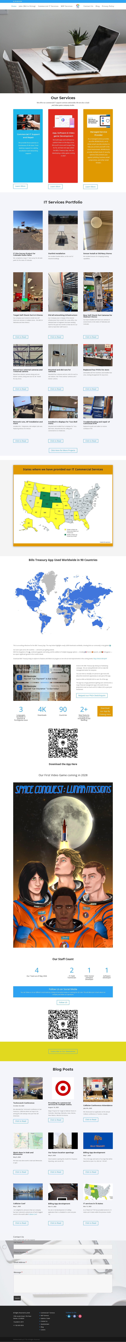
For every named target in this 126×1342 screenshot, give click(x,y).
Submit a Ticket (45, 1318)
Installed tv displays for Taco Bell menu (62, 423)
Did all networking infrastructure (62, 315)
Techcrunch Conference (23, 1103)
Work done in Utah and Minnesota (23, 1153)
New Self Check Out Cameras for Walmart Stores (97, 316)
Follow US (63, 1002)
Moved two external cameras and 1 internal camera (27, 371)
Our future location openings (61, 1153)
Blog (98, 6)
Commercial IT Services (48, 6)
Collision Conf (19, 1204)
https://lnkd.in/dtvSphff (100, 658)
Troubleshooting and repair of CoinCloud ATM (96, 423)
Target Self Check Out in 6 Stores (28, 315)
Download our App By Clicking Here (105, 711)
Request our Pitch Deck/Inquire (91, 695)
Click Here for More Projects (63, 450)
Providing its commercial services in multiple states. (60, 1104)
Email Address (20, 1262)
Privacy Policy (108, 6)
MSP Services (67, 6)
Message (18, 1272)
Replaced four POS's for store (96, 370)
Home (14, 6)
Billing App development (94, 1153)
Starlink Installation (56, 254)
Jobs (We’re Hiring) (27, 6)
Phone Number (20, 1252)
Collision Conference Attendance (97, 1105)
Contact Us (88, 6)
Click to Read (20, 337)
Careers (43, 1330)
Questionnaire (45, 1324)
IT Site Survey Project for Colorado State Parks (24, 254)
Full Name (18, 1242)
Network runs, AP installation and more (28, 423)
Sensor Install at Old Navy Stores (97, 254)
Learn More (20, 186)
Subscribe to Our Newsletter (63, 1051)
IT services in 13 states (93, 1204)
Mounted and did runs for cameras (59, 371)
